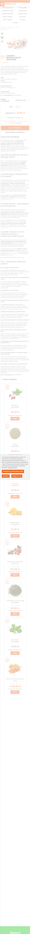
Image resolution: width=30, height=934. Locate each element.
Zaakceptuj (16, 476)
